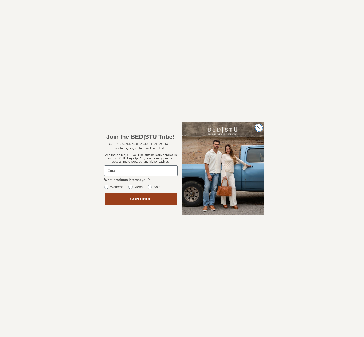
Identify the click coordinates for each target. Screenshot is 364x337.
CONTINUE (141, 199)
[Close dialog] (258, 127)
